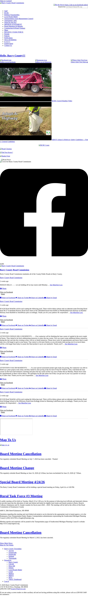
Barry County (13, 562)
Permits (6, 34)
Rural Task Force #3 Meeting (21, 496)
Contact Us (8, 45)
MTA (10, 577)
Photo (4, 288)
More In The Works (6, 545)
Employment (8, 43)
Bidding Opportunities (11, 15)
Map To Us (8, 440)
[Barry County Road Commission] (12, 3)
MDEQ (11, 574)
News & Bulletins (10, 40)
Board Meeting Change (17, 468)
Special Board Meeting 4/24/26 (22, 482)
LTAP (11, 572)
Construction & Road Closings (14, 28)
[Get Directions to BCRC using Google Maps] (4, 445)
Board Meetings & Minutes (13, 26)
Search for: (62, 7)
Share (3, 294)
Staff (6, 11)
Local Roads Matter (11, 17)
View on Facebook (6, 292)
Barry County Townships (12, 549)
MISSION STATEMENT (13, 24)
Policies (7, 36)
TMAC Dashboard (15, 579)
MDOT (11, 575)
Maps (6, 30)
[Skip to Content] (6, 1)
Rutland (11, 556)
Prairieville (12, 554)
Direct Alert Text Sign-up (79, 62)
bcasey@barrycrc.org (18, 589)
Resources (7, 560)
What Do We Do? (10, 22)
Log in (6, 581)
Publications (8, 38)
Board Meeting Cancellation (20, 454)
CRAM (11, 564)
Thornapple (12, 558)
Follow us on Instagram (43, 62)
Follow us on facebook (8, 62)
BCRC (6, 13)
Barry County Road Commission (11, 278)
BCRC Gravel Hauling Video (62, 101)
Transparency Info (10, 20)
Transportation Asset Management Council (18, 19)
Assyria (11, 551)
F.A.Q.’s (7, 42)
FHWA (11, 568)
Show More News (6, 543)
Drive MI (12, 566)
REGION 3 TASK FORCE (13, 32)
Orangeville (13, 552)
